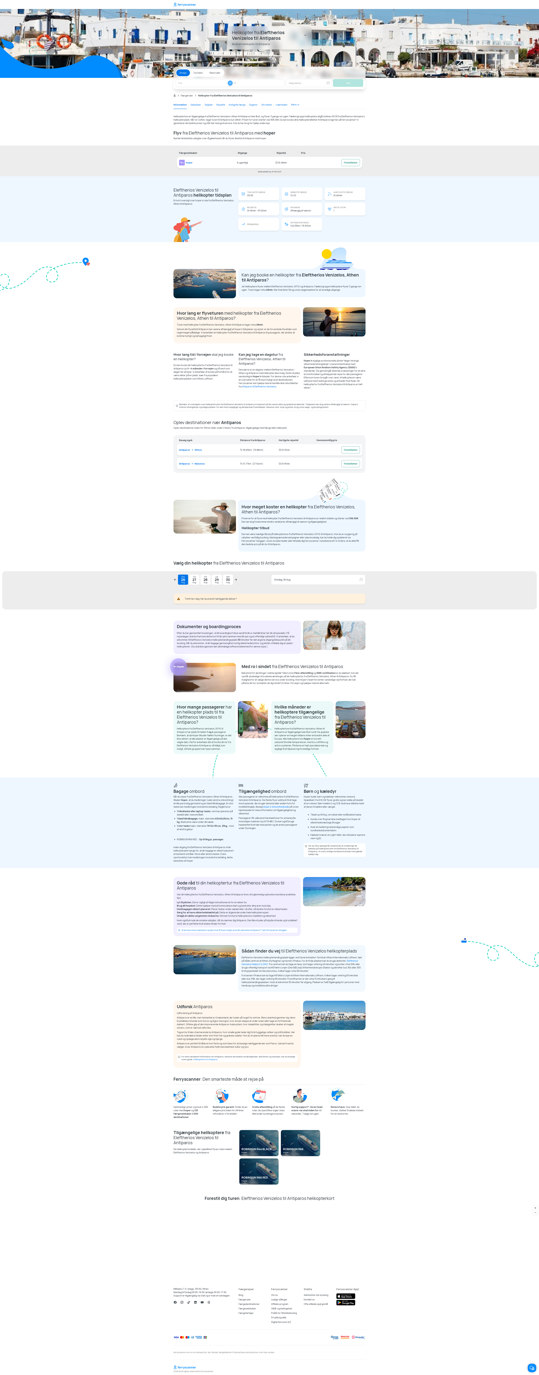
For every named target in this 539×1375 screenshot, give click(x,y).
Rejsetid (220, 104)
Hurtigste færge (237, 104)
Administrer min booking (316, 1295)
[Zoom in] (535, 1208)
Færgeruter (187, 95)
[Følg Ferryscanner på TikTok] (188, 1302)
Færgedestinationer (249, 1304)
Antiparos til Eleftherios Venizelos (259, 386)
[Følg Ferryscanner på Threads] (209, 1302)
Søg (348, 82)
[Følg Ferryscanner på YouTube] (202, 1302)
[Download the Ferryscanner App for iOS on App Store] (345, 1296)
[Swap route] (230, 83)
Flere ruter (215, 72)
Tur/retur (198, 72)
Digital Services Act (281, 1322)
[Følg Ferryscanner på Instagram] (182, 1302)
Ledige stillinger (279, 1299)
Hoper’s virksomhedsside (276, 806)
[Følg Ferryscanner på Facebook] (175, 1302)
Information (180, 104)
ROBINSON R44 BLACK (257, 1149)
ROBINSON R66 (293, 1149)
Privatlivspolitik (278, 1317)
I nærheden (281, 104)
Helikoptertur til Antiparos (205, 1059)
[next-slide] (235, 579)
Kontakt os (309, 1299)
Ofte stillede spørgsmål (316, 1304)
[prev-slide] (175, 579)
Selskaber (195, 104)
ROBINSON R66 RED (255, 1177)
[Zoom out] (535, 1212)
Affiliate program (279, 1304)
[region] (269, 1243)
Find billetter (351, 162)
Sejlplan (209, 104)
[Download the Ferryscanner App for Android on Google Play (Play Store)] (345, 1302)
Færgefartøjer (246, 1313)
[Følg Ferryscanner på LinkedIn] (195, 1302)
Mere (294, 104)
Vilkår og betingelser (281, 1308)
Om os (274, 1295)
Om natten (266, 104)
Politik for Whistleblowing (284, 1313)
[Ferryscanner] (184, 4)
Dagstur (253, 104)
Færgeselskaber (247, 1308)
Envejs (183, 72)
